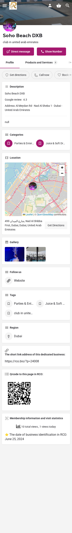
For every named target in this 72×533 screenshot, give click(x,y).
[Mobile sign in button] (49, 5)
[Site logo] (13, 6)
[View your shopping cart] (58, 5)
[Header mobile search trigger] (67, 5)
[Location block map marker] (33, 186)
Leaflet (29, 214)
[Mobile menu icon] (4, 6)
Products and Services (40, 62)
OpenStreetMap (45, 214)
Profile (10, 62)
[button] (36, 189)
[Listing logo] (9, 25)
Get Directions (56, 225)
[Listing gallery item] (14, 254)
